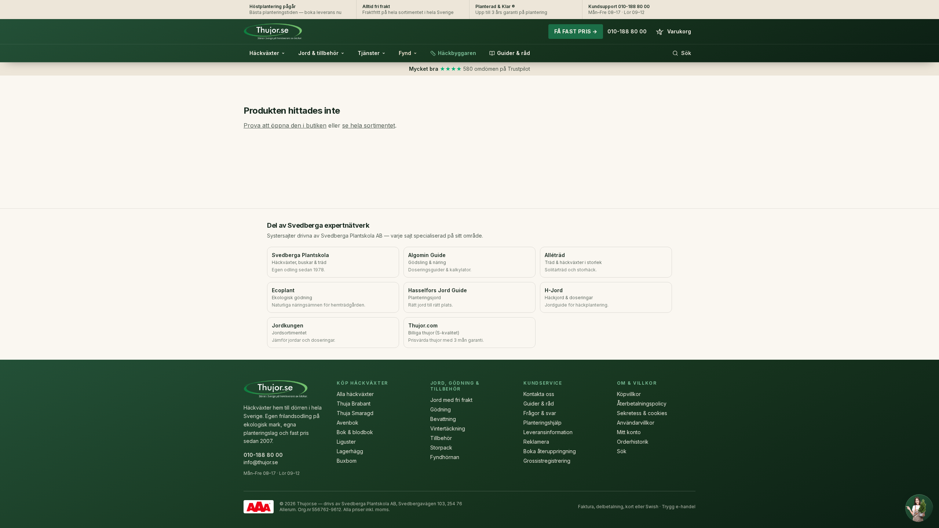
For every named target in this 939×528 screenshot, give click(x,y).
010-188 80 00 (627, 31)
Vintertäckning (447, 428)
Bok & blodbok (355, 432)
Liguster (346, 442)
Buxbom (347, 461)
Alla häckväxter (355, 394)
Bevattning (443, 419)
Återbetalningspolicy (641, 403)
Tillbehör (441, 438)
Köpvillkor (629, 394)
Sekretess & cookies (642, 413)
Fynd (405, 53)
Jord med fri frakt (451, 400)
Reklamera (536, 442)
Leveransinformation (548, 432)
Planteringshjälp (542, 422)
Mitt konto (629, 432)
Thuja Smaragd (355, 413)
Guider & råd (513, 53)
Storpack (441, 447)
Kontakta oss (538, 394)
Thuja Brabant (353, 403)
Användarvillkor (635, 422)
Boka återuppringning (549, 451)
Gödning (440, 409)
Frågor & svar (539, 413)
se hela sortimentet (368, 125)
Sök (686, 53)
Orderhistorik (632, 442)
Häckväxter (264, 53)
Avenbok (347, 422)
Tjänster (369, 53)
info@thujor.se (261, 462)
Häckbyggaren (457, 53)
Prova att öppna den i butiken (285, 125)
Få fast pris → (575, 31)
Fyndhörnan (444, 457)
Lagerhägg (350, 451)
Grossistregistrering (546, 461)
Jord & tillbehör (318, 53)
